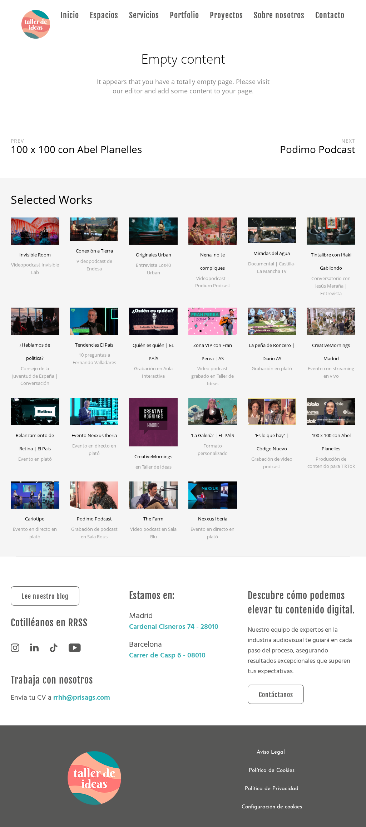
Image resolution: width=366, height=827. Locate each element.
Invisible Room (35, 254)
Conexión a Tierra (94, 251)
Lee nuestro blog (45, 596)
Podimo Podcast (94, 518)
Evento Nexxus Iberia (94, 435)
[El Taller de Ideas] (35, 24)
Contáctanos (276, 695)
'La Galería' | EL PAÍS (212, 435)
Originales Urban (153, 254)
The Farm (153, 518)
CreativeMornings (153, 456)
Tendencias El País (94, 345)
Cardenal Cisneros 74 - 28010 (173, 627)
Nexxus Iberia (212, 518)
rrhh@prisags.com (81, 698)
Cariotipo (35, 518)
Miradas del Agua (271, 253)
